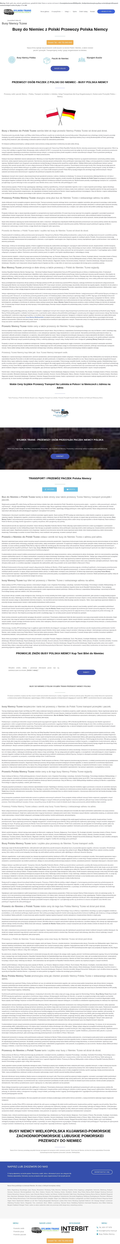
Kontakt (92, 11)
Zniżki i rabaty (83, 11)
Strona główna (44, 11)
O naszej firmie (56, 11)
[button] (106, 11)
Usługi (67, 11)
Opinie (75, 11)
